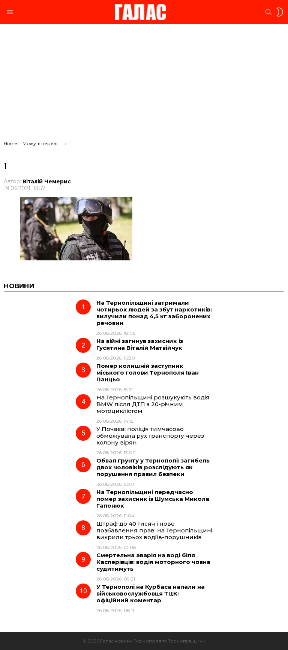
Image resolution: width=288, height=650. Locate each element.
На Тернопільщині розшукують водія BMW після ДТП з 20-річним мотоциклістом (153, 404)
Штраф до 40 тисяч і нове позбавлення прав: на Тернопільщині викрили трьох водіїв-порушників (154, 530)
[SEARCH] (269, 12)
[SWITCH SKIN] (279, 12)
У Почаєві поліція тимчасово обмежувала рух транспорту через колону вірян (150, 435)
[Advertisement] (144, 84)
